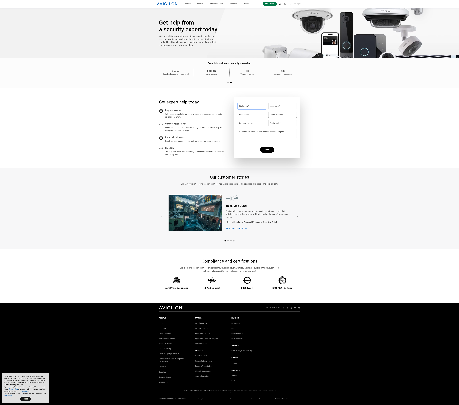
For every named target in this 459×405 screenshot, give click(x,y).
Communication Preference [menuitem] (227, 399)
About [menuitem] (161, 323)
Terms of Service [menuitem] (165, 377)
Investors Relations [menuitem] (202, 356)
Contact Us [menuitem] (163, 328)
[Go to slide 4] (234, 241)
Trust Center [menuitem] (163, 382)
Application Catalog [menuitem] (202, 333)
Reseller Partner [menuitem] (201, 323)
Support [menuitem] (234, 375)
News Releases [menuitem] (237, 338)
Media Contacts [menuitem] (237, 333)
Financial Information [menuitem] (203, 371)
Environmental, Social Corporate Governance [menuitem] (171, 360)
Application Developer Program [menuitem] (206, 338)
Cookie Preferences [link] (281, 399)
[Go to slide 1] (228, 82)
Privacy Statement (24, 391)
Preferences (8, 395)
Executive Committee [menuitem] (167, 338)
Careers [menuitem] (234, 363)
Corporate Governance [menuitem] (203, 361)
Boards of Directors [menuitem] (166, 344)
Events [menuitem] (233, 328)
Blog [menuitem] (233, 380)
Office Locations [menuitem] (165, 333)
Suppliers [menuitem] (162, 372)
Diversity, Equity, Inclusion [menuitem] (169, 354)
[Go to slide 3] (231, 241)
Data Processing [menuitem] (165, 349)
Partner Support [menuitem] (201, 344)
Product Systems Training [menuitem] (241, 351)
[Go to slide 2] (231, 82)
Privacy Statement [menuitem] (202, 399)
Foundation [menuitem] (163, 367)
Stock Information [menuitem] (202, 376)
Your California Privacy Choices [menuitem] (255, 399)
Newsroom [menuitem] (235, 323)
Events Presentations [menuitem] (203, 366)
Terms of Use (13, 389)
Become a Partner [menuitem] (201, 328)
